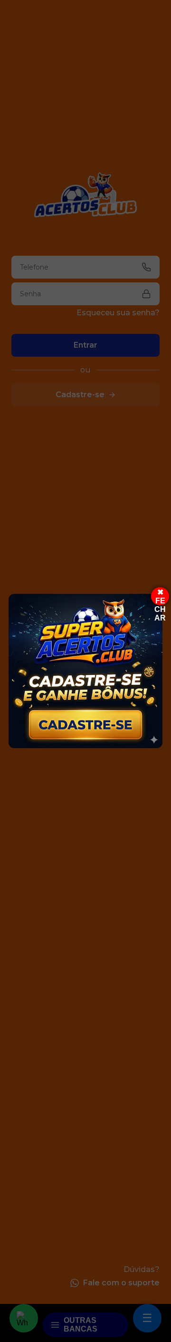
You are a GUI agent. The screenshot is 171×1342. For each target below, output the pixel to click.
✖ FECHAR (160, 596)
